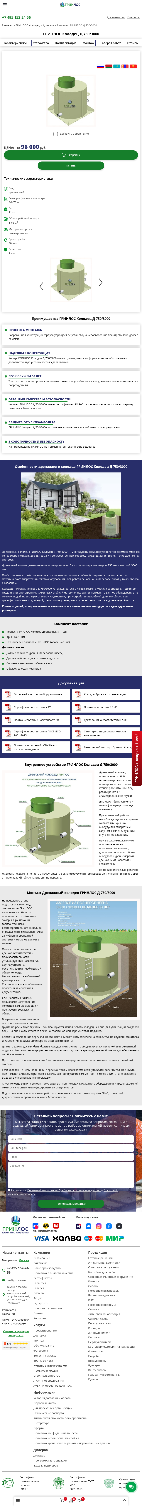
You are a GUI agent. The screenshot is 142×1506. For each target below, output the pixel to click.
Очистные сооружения (103, 1267)
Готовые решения (100, 1258)
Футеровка (40, 1350)
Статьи (38, 1313)
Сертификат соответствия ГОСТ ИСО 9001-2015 (37, 733)
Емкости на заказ (44, 1355)
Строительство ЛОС (46, 1375)
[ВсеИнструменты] (56, 1226)
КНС (91, 1300)
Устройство (41, 43)
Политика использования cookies (56, 1438)
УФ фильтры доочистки (104, 1262)
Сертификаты (42, 1278)
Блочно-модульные (101, 1295)
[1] (79, 1500)
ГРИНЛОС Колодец (28, 25)
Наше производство (47, 1268)
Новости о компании (47, 1308)
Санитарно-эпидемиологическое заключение (105, 733)
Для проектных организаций (52, 1408)
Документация (116, 17)
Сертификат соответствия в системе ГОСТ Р (29, 1483)
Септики (93, 1309)
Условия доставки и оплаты (52, 1398)
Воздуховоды (97, 1360)
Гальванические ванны (104, 1374)
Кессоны (94, 1337)
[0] (62, 1500)
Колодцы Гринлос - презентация (105, 694)
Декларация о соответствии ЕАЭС (105, 720)
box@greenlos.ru (16, 1280)
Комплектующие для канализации (111, 1346)
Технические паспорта (48, 1413)
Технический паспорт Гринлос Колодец (109, 747)
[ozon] (35, 1226)
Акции (37, 1298)
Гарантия (39, 1283)
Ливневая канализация (104, 1314)
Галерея (38, 1288)
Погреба (93, 1356)
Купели (93, 1379)
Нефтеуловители (99, 1342)
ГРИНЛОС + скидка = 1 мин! (136, 758)
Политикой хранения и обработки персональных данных (64, 1190)
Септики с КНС (98, 1318)
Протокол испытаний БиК (100, 707)
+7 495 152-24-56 (16, 17)
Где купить (40, 1303)
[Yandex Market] (46, 1226)
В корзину (73, 155)
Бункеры (94, 1365)
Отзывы (132, 43)
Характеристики (15, 43)
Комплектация (65, 43)
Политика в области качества (53, 1273)
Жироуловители (99, 1332)
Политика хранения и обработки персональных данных (71, 1443)
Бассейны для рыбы (101, 1272)
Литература (41, 1423)
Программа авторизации (50, 1460)
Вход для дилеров (45, 1465)
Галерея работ (111, 43)
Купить (71, 165)
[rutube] (78, 1225)
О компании (41, 1258)
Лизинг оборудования (48, 1380)
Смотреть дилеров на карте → (16, 1333)
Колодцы (94, 1328)
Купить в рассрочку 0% (50, 1365)
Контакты (133, 17)
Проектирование (45, 1330)
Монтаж (88, 43)
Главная (7, 25)
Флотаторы (95, 1351)
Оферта (38, 1428)
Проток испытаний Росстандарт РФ (36, 720)
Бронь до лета (43, 1360)
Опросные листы (45, 1403)
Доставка (39, 1335)
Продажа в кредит (45, 1370)
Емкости (93, 1281)
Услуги (39, 1325)
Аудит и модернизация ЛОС (52, 1385)
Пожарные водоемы (102, 1304)
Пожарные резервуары (103, 1290)
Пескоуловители (99, 1323)
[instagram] (99, 1225)
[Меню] (4, 5)
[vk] (88, 1225)
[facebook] (109, 1225)
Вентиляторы (97, 1370)
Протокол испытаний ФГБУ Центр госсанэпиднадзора (35, 747)
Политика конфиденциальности (55, 1433)
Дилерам (39, 1455)
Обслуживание (43, 1345)
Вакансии (40, 1263)
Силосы (93, 1286)
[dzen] (119, 1225)
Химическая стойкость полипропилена (60, 1418)
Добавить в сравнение (74, 133)
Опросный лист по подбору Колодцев (38, 694)
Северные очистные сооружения (110, 1276)
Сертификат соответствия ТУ (32, 707)
